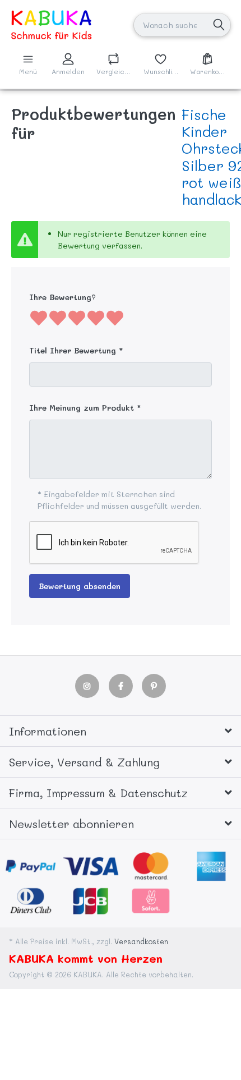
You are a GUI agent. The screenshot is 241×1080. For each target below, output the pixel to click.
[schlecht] (38, 318)
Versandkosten (141, 941)
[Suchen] (219, 25)
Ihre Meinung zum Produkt (81, 407)
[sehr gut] (114, 318)
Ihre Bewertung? (62, 297)
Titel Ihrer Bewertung (72, 350)
